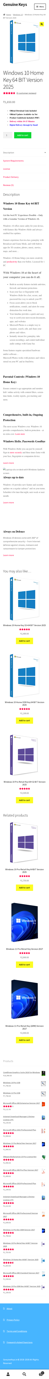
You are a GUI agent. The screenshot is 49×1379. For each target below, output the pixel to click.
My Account (8, 1374)
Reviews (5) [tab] (8, 185)
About (9, 1308)
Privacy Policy (13, 1319)
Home (8, 14)
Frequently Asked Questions (20, 1342)
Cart (38, 1372)
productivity (12, 261)
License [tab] (6, 168)
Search (24, 1374)
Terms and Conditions (17, 1331)
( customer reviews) (26, 93)
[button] (42, 24)
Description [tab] (8, 152)
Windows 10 (18, 14)
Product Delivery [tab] (11, 177)
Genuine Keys (15, 4)
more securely (16, 452)
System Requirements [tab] (13, 160)
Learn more (20, 433)
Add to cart (22, 135)
